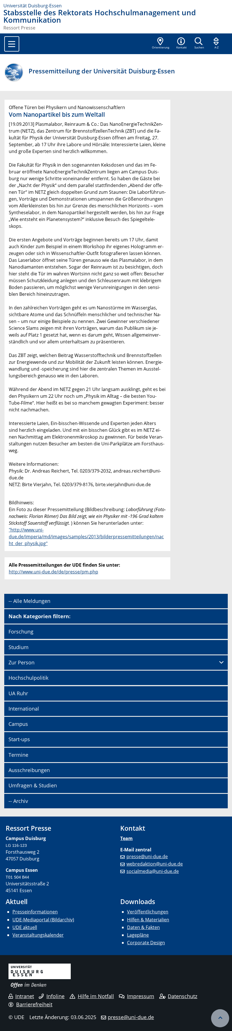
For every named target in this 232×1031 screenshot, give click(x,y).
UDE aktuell (24, 927)
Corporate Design (146, 942)
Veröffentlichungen (147, 912)
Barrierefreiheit (34, 1004)
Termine (18, 754)
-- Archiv (18, 801)
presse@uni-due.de (147, 856)
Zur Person (21, 662)
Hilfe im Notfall (96, 996)
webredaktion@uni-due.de (154, 864)
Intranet (24, 996)
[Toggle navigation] (11, 44)
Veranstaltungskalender (38, 935)
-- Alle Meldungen (29, 601)
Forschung (20, 631)
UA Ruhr (18, 693)
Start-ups (19, 739)
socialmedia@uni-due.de (152, 871)
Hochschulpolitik (28, 677)
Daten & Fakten (143, 927)
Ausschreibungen (29, 770)
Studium (18, 647)
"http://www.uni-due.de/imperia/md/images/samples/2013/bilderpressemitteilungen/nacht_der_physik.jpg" (86, 537)
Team (126, 838)
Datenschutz (182, 996)
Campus (18, 723)
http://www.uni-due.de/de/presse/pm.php (53, 572)
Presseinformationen (35, 912)
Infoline (55, 996)
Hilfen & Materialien (148, 920)
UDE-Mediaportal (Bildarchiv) (43, 920)
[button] (181, 43)
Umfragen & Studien (32, 785)
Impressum (140, 996)
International (23, 708)
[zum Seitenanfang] (220, 1018)
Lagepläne (138, 935)
